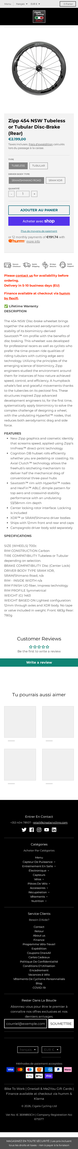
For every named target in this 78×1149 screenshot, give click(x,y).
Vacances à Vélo (39, 974)
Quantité (14, 188)
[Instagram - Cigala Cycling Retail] (39, 829)
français (20, 3)
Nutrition (37, 901)
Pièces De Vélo (37, 883)
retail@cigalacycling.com (50, 822)
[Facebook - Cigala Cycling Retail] (31, 829)
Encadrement (39, 970)
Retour (39, 931)
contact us (24, 275)
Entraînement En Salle (37, 866)
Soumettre (61, 1024)
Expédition (39, 948)
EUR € (34, 3)
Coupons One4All (39, 952)
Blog (39, 983)
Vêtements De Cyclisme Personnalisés (39, 979)
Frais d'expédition (41, 144)
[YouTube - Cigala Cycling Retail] (46, 829)
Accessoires (37, 888)
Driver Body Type (19, 174)
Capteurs (39, 874)
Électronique (37, 870)
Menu (39, 857)
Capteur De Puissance (38, 861)
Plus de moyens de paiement (39, 231)
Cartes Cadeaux (39, 957)
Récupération (37, 892)
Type (11, 159)
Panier (68, 3)
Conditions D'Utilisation (39, 966)
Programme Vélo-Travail (39, 944)
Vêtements (37, 896)
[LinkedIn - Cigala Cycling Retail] (54, 829)
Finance (39, 939)
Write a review (39, 662)
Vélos (37, 879)
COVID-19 (39, 987)
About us (39, 935)
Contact (39, 926)
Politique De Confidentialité (39, 961)
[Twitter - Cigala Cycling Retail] (24, 829)
